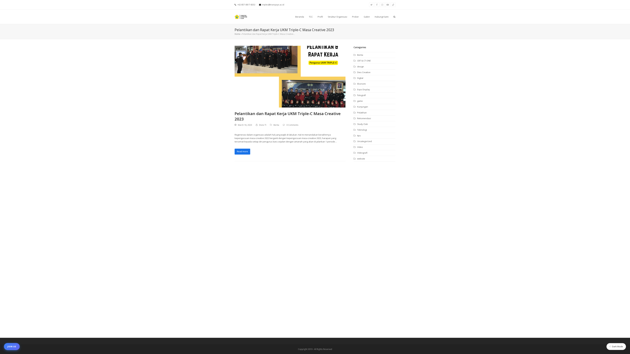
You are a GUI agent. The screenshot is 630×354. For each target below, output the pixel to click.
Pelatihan (362, 112)
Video (360, 147)
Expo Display (363, 89)
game (360, 100)
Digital (360, 78)
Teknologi (362, 129)
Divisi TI (262, 125)
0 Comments (292, 125)
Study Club (362, 124)
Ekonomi (361, 83)
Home (237, 34)
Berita (276, 125)
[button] (394, 17)
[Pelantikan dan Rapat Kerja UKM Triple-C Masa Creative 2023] (290, 76)
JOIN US (11, 346)
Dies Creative (363, 72)
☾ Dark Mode (616, 346)
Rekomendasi (364, 118)
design (360, 66)
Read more (242, 151)
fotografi (361, 95)
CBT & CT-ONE (364, 60)
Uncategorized (364, 141)
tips (359, 135)
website (361, 158)
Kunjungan (362, 106)
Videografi (362, 152)
